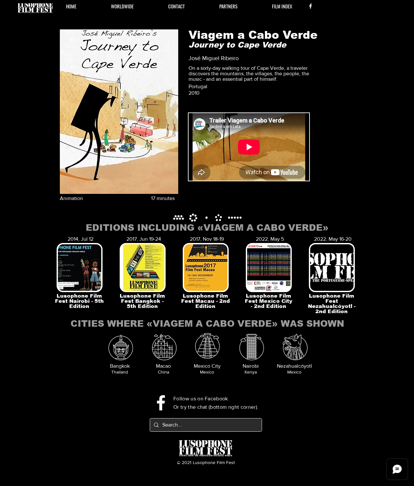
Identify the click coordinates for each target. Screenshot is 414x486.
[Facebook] (310, 6)
